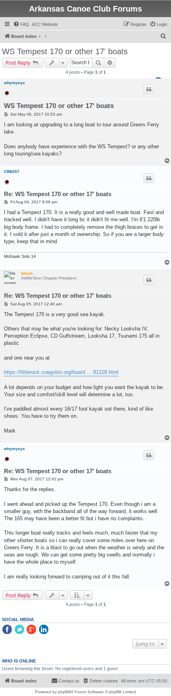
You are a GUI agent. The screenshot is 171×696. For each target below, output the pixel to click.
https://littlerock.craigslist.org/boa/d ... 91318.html (61, 372)
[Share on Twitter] (19, 629)
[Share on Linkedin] (44, 629)
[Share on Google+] (32, 629)
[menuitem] (21, 24)
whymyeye (14, 83)
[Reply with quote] (149, 89)
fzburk (27, 273)
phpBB (64, 692)
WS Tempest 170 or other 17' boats (65, 51)
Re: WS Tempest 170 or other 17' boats (57, 194)
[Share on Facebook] (7, 629)
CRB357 (11, 171)
